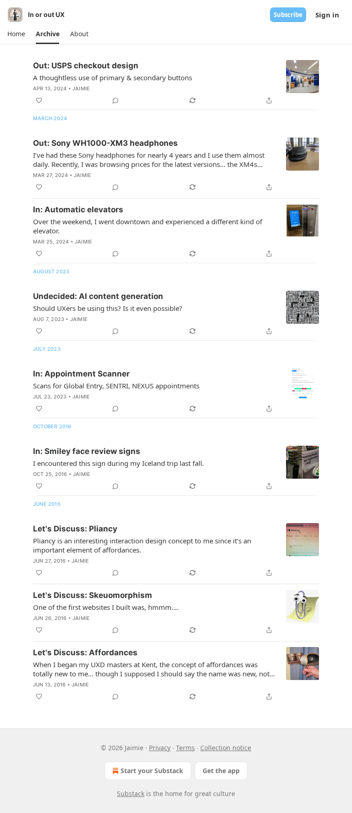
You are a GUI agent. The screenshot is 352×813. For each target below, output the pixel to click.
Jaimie (81, 88)
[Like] (39, 100)
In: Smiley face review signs (86, 451)
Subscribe (288, 15)
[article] (176, 83)
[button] (16, 34)
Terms (185, 747)
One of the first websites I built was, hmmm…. (106, 607)
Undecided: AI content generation (98, 296)
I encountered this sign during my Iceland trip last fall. (118, 463)
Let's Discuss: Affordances (85, 652)
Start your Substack (152, 770)
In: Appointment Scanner (81, 373)
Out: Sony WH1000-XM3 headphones (105, 143)
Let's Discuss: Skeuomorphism (92, 595)
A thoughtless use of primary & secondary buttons (112, 77)
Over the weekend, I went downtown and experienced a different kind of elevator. (147, 226)
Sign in (327, 14)
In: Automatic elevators (78, 209)
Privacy (159, 747)
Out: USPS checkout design (85, 65)
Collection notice (225, 747)
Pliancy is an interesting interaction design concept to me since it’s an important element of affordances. (142, 545)
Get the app (221, 770)
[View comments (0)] (115, 100)
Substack (130, 793)
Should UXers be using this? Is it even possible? (107, 308)
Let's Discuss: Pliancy (75, 528)
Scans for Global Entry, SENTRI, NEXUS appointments (116, 385)
